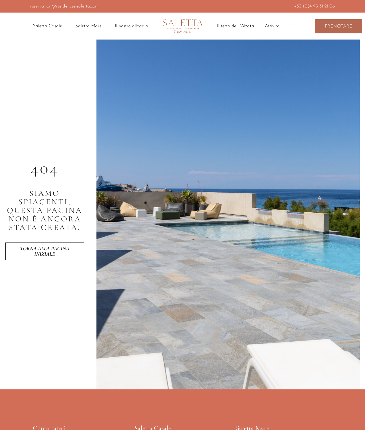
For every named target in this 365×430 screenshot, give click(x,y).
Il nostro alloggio (131, 26)
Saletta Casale (47, 26)
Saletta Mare (88, 26)
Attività (272, 26)
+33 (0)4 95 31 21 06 (314, 6)
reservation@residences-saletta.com (64, 6)
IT (292, 26)
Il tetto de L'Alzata (235, 26)
